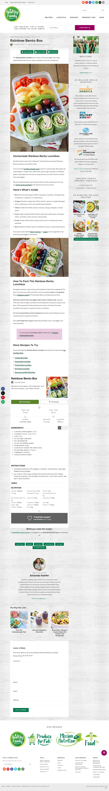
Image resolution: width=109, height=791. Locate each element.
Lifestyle (61, 17)
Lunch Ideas (49, 544)
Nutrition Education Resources (96, 762)
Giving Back (44, 764)
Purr (106, 787)
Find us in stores (78, 168)
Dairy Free (19, 544)
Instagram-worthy (23, 295)
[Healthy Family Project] (12, 14)
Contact (8, 786)
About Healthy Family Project (18, 2)
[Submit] (103, 10)
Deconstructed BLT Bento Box (25, 372)
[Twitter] (93, 2)
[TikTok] (100, 2)
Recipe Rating (17, 656)
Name (15, 682)
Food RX (78, 772)
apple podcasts (80, 188)
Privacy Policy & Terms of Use (40, 786)
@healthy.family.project (21, 532)
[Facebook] (90, 2)
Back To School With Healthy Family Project (82, 768)
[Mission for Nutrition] (71, 738)
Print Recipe (53, 52)
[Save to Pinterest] (3, 397)
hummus (38, 232)
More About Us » (86, 72)
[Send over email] (3, 402)
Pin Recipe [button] (55, 402)
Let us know (38, 519)
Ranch (32, 232)
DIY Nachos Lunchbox (22, 369)
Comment (17, 661)
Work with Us (31, 2)
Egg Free (38, 544)
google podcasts (91, 188)
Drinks (29, 544)
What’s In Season (98, 772)
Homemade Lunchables (23, 361)
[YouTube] (83, 2)
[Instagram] (97, 2)
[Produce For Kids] (40, 738)
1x (59, 427)
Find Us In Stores (81, 760)
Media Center (44, 769)
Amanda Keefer (19, 44)
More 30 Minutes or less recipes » (86, 239)
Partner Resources (99, 769)
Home (6, 2)
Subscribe (83, 27)
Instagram (96, 774)
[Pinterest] (87, 2)
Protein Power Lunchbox (23, 365)
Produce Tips (88, 17)
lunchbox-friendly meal (31, 169)
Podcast (74, 17)
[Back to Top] (104, 753)
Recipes (49, 17)
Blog (59, 763)
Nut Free (27, 37)
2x (62, 427)
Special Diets (19, 37)
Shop (101, 17)
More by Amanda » (39, 598)
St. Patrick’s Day (39, 547)
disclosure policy (50, 49)
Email (15, 691)
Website (16, 700)
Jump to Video (41, 52)
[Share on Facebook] (3, 389)
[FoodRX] (96, 738)
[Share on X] (3, 393)
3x (66, 427)
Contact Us (43, 771)
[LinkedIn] (103, 2)
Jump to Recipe (28, 52)
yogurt (45, 232)
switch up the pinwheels (24, 185)
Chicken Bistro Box (21, 358)
